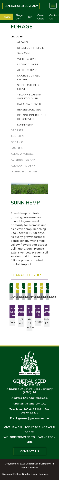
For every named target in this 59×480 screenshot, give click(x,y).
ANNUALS (17, 136)
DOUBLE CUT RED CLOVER (28, 77)
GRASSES (17, 130)
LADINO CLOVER (27, 64)
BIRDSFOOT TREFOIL (30, 47)
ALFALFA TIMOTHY (23, 165)
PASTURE (17, 148)
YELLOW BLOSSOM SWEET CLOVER (29, 96)
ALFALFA (23, 42)
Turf (30, 16)
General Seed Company (21, 6)
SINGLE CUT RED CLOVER (28, 87)
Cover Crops (40, 17)
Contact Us (29, 451)
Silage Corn (19, 17)
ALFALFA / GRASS (22, 153)
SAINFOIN (23, 53)
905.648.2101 (32, 409)
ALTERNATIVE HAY (23, 159)
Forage (6, 16)
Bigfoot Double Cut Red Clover (31, 117)
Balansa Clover (29, 104)
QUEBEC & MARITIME (24, 171)
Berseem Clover (29, 109)
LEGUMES (17, 36)
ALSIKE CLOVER (27, 70)
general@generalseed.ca (33, 418)
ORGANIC (17, 142)
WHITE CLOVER (27, 58)
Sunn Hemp (25, 124)
